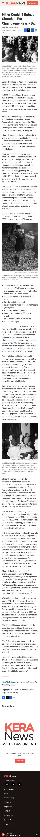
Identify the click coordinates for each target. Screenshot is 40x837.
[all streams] (37, 834)
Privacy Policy (8, 815)
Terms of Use (8, 820)
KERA (6, 793)
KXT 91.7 (7, 811)
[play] (3, 834)
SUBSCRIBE (20, 760)
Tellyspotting (8, 806)
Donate (33, 3)
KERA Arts (7, 802)
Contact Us (7, 824)
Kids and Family (9, 798)
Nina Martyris (7, 682)
